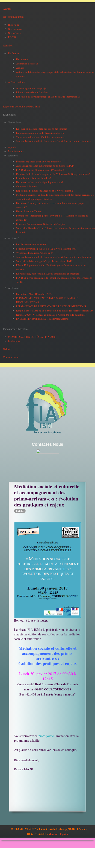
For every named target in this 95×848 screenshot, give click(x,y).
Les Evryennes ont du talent (31, 244)
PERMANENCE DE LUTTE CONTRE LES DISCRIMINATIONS (51, 306)
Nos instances (15, 29)
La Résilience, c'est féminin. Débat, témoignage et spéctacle (47, 273)
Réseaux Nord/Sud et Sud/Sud (32, 92)
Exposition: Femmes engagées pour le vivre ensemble (44, 190)
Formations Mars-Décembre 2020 (34, 294)
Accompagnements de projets (32, 88)
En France (13, 53)
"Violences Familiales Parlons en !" (34, 252)
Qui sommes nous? (13, 16)
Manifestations (16, 151)
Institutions (14, 341)
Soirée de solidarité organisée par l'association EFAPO (44, 261)
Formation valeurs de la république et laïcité (39, 182)
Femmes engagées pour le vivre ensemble (38, 161)
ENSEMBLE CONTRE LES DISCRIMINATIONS (42, 318)
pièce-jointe (46, 736)
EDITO (12, 37)
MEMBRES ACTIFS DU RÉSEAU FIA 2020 (32, 337)
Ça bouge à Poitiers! (27, 186)
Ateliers (20, 67)
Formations (22, 59)
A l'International (16, 82)
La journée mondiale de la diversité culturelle (40, 132)
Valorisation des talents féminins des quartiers (40, 137)
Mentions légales (58, 834)
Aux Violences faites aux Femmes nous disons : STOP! (45, 165)
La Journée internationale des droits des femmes (41, 128)
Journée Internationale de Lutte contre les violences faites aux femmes (53, 141)
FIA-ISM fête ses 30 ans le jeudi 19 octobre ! (40, 169)
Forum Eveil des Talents (29, 211)
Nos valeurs (14, 33)
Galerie (7, 349)
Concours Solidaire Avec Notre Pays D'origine (40, 224)
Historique (13, 24)
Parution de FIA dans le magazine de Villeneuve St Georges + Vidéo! (53, 174)
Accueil (7, 8)
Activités (8, 45)
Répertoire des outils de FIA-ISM (21, 106)
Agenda (12, 147)
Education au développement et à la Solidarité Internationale (48, 96)
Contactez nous (11, 357)
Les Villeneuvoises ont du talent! (33, 178)
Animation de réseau (27, 63)
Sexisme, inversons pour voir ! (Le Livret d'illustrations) (46, 248)
